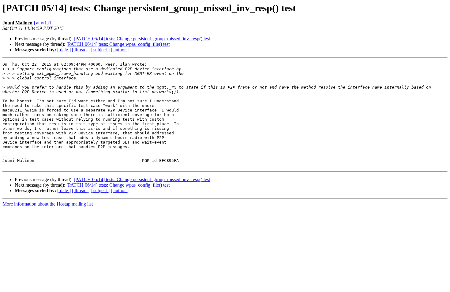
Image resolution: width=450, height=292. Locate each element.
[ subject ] (100, 49)
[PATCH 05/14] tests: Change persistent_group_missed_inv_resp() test (142, 38)
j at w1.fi (42, 22)
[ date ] (64, 49)
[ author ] (120, 49)
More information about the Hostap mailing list (47, 203)
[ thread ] (80, 49)
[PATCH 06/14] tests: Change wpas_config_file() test (118, 44)
